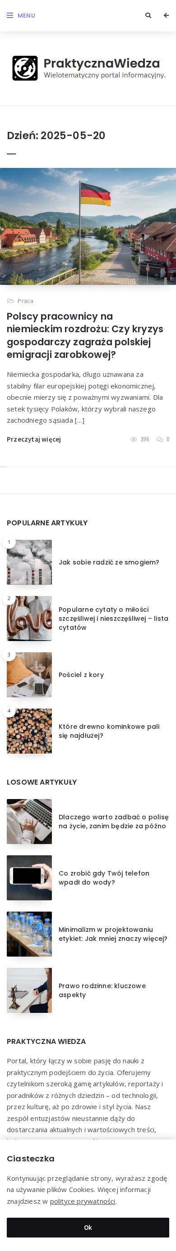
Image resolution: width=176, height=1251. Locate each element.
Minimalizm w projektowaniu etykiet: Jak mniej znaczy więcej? (113, 934)
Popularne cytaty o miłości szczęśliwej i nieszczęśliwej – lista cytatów (113, 618)
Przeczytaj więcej (34, 439)
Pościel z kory (81, 674)
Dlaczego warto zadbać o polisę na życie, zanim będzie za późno (114, 822)
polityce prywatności (83, 1201)
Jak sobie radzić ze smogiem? (109, 562)
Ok (88, 1227)
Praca (25, 301)
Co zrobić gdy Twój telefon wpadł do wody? (104, 878)
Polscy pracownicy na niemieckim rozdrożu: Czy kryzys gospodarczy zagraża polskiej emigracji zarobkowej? (85, 335)
